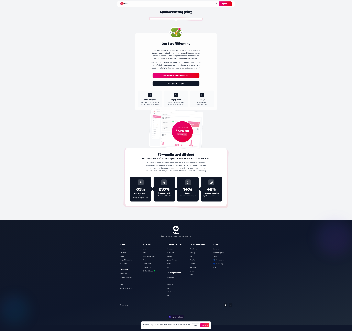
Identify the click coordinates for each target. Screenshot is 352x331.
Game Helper (147, 264)
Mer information (156, 326)
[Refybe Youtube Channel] (225, 305)
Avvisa (196, 325)
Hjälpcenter (147, 267)
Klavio (168, 264)
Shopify (192, 253)
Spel (144, 253)
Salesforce (170, 253)
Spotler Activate (171, 260)
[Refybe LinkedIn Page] (230, 305)
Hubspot (169, 249)
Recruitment (124, 281)
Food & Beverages (126, 288)
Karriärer (123, 253)
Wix (191, 256)
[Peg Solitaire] (171, 32)
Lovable (192, 271)
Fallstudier (123, 264)
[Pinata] (181, 32)
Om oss (122, 249)
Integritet (216, 249)
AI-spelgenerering (149, 256)
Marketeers (124, 273)
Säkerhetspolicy (218, 253)
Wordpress (194, 249)
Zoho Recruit (170, 292)
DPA (214, 267)
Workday (169, 284)
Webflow (193, 260)
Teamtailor (170, 277)
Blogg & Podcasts (126, 260)
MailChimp (170, 256)
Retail (121, 284)
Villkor (215, 256)
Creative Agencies (126, 277)
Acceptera (205, 325)
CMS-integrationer (197, 244)
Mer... (168, 267)
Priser (145, 260)
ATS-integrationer (173, 272)
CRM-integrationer (174, 244)
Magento (193, 267)
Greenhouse (170, 281)
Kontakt (122, 256)
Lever (168, 288)
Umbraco (193, 264)
